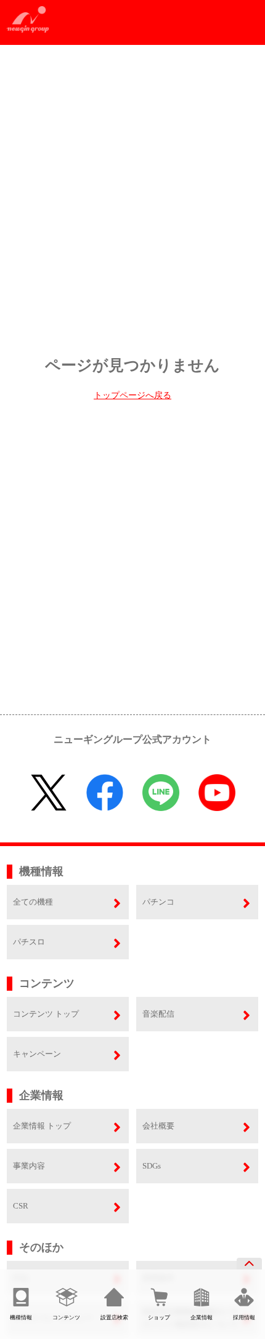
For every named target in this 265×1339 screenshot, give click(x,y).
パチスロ (29, 941)
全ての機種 (33, 901)
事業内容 (29, 1165)
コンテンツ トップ (46, 1013)
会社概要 (158, 1125)
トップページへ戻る (132, 395)
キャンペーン (37, 1053)
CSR (20, 1205)
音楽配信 (158, 1013)
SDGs (151, 1165)
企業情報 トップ (42, 1125)
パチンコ (158, 901)
